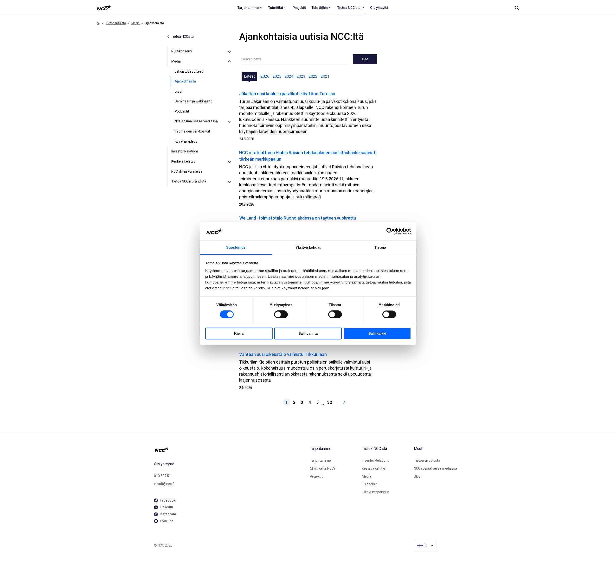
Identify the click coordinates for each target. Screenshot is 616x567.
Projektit (316, 476)
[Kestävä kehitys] (229, 162)
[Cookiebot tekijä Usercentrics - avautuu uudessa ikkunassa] (390, 231)
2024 (289, 76)
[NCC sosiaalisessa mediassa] (229, 121)
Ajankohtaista (185, 81)
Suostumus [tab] (236, 247)
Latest (249, 76)
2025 (277, 76)
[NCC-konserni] (229, 51)
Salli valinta (308, 333)
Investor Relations (185, 151)
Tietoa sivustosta (427, 460)
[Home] (98, 23)
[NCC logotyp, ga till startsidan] (103, 8)
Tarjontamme (320, 460)
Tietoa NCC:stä (116, 23)
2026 (265, 76)
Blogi (178, 91)
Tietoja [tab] (380, 247)
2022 (313, 76)
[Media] (229, 62)
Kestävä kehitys (183, 161)
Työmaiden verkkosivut (192, 131)
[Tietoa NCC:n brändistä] (229, 181)
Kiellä (239, 333)
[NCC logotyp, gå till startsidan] (230, 449)
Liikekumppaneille (375, 492)
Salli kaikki (377, 333)
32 (329, 402)
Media (135, 23)
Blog (417, 476)
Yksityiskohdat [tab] (308, 247)
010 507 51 (162, 476)
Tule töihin (370, 484)
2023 (301, 76)
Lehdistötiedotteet (189, 71)
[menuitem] (250, 7)
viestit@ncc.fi (164, 484)
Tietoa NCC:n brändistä (188, 181)
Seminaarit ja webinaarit (193, 101)
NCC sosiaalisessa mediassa (196, 121)
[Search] (517, 7)
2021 (325, 76)
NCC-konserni (181, 51)
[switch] (281, 314)
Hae (365, 59)
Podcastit (182, 111)
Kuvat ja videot (186, 141)
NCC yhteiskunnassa (186, 171)
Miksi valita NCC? (322, 468)
